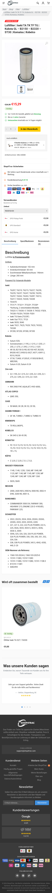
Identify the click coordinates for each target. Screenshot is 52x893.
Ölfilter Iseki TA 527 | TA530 (15, 640)
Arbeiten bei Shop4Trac (38, 765)
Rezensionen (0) (43, 242)
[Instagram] (23, 875)
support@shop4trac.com (26, 751)
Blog (39, 780)
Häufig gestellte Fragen (13, 769)
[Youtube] (35, 875)
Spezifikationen (27, 241)
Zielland (6, 206)
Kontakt (13, 765)
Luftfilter (25, 9)
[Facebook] (17, 875)
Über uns (39, 776)
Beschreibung (10, 241)
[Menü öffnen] (3, 3)
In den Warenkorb (29, 129)
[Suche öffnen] (37, 3)
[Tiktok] (29, 875)
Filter (18, 9)
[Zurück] (44, 581)
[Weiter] (48, 581)
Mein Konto (39, 769)
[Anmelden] (43, 3)
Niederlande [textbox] (9, 211)
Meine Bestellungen (39, 773)
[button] (22, 707)
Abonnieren (42, 803)
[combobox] (26, 210)
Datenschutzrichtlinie (13, 779)
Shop (11, 9)
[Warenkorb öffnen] (48, 3)
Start (4, 9)
